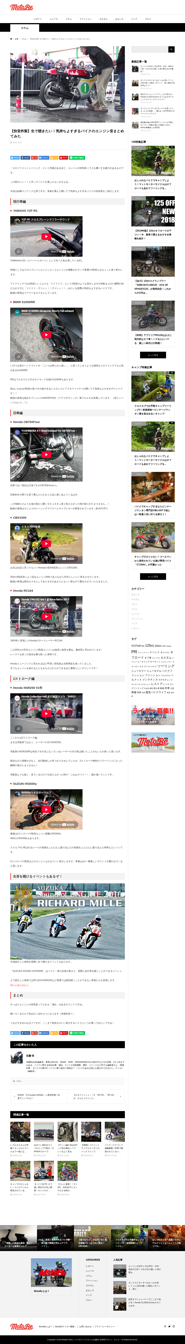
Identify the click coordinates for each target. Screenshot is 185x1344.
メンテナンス (150, 679)
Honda (168, 646)
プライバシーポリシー (105, 1326)
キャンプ (145, 662)
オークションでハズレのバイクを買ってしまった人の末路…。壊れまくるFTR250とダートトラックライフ (157, 111)
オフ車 (148, 657)
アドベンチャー (143, 652)
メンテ (134, 19)
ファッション (85, 19)
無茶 (168, 692)
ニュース (54, 19)
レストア (157, 683)
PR (134, 651)
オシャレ (165, 652)
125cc (149, 645)
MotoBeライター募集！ (65, 1326)
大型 (172, 688)
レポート (38, 19)
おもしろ (119, 19)
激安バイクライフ (156, 692)
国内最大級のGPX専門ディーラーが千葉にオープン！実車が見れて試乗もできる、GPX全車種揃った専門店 (157, 125)
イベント (154, 652)
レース (166, 684)
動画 (162, 688)
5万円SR (136, 646)
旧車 (139, 692)
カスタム (103, 19)
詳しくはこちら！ (19, 985)
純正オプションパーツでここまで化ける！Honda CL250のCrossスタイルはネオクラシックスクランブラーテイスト (157, 96)
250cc (158, 645)
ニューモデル (154, 671)
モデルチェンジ (166, 680)
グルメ (148, 19)
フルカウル (166, 675)
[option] (18, 1238)
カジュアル (156, 658)
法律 (143, 692)
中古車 (146, 688)
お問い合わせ (85, 1326)
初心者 (156, 688)
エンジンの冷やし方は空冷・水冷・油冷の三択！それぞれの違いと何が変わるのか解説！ (156, 68)
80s (143, 646)
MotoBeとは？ (45, 1326)
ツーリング (166, 666)
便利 (151, 688)
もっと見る (153, 355)
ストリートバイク (148, 666)
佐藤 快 (30, 1055)
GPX (164, 646)
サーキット (155, 662)
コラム (69, 19)
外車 (167, 688)
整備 (133, 692)
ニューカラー (138, 670)
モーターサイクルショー (140, 684)
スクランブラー (166, 662)
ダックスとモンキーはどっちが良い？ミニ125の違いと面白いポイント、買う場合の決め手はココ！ (157, 82)
